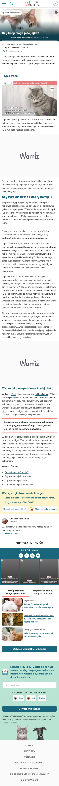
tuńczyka (27, 476)
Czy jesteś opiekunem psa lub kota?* (29, 692)
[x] (26, 555)
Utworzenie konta (29, 708)
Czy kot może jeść (14, 476)
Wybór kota (29, 600)
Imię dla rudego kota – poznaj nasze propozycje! (38, 635)
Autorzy (30, 751)
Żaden (42, 698)
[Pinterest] (38, 555)
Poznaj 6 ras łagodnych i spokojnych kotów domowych (38, 606)
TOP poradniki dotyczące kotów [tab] (15, 592)
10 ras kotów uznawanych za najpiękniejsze (37, 620)
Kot (33, 698)
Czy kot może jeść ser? (16, 480)
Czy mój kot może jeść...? (16, 48)
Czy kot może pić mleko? (16, 472)
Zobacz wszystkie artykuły (29, 648)
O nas (29, 745)
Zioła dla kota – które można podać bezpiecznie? (30, 497)
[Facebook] (21, 555)
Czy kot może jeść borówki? (19, 502)
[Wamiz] (34, 3)
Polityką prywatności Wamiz (17, 719)
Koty (19, 44)
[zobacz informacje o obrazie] (56, 12)
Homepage (10, 44)
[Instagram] (32, 555)
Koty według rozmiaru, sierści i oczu (39, 615)
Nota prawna (29, 768)
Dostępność (29, 780)
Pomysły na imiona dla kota (35, 630)
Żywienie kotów (30, 44)
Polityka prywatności (29, 762)
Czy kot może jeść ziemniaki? (19, 484)
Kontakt (29, 757)
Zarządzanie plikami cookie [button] (29, 774)
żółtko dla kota (41, 394)
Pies (21, 698)
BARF (13, 394)
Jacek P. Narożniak (24, 38)
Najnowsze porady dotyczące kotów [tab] (43, 592)
